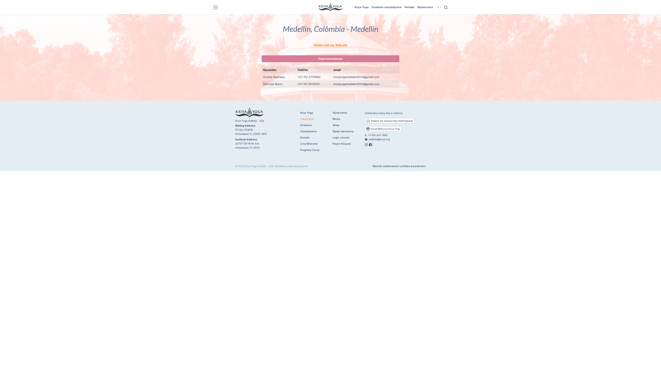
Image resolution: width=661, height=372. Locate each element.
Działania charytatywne (387, 7)
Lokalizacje (307, 118)
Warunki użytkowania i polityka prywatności (399, 166)
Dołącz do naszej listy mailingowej (391, 120)
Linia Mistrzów (309, 143)
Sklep (336, 125)
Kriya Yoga (362, 7)
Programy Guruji (309, 149)
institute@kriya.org (379, 139)
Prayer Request (342, 143)
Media (336, 118)
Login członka (341, 137)
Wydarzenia (425, 7)
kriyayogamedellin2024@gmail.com (356, 77)
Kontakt (409, 7)
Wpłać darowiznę (343, 131)
